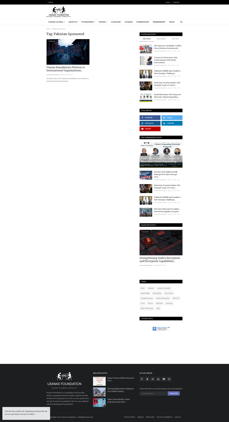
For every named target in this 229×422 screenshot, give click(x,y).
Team (171, 22)
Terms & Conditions (164, 417)
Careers (177, 417)
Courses (129, 22)
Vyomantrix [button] (87, 22)
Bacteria (169, 303)
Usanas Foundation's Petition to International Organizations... (66, 69)
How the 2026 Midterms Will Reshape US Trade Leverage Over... (165, 174)
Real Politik (145, 293)
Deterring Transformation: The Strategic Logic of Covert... (167, 84)
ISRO (143, 288)
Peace (150, 303)
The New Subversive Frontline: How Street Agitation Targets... (166, 210)
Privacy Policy (129, 417)
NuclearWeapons (162, 298)
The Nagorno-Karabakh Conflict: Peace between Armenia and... (168, 47)
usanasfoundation (53, 75)
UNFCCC (176, 298)
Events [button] (102, 22)
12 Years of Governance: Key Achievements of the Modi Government (165, 60)
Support (140, 417)
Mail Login (150, 417)
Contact (50, 2)
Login (167, 2)
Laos (143, 303)
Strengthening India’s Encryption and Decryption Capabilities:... (160, 260)
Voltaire (151, 288)
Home (49, 29)
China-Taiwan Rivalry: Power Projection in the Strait (118, 400)
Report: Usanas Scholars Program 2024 (120, 379)
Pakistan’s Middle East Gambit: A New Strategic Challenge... (167, 72)
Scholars (116, 22)
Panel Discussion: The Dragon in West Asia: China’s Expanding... (167, 95)
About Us (73, 22)
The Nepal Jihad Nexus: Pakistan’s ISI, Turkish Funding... (120, 390)
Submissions (142, 22)
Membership (159, 22)
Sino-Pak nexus (147, 308)
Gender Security (163, 288)
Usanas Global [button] (56, 22)
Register (176, 2)
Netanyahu (157, 293)
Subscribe (174, 393)
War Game (169, 293)
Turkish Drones (147, 298)
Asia (158, 308)
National (159, 303)
